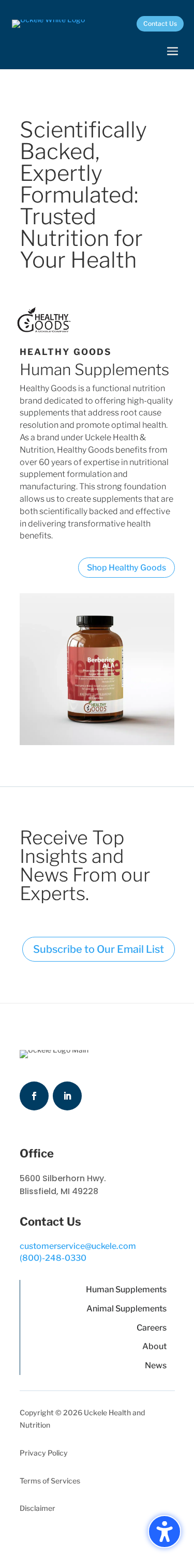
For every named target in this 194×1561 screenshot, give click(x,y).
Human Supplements (126, 1289)
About (154, 1346)
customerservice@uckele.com (78, 1246)
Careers (152, 1328)
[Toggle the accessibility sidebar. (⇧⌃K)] (164, 1531)
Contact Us (160, 23)
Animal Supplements (126, 1308)
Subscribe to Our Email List (98, 949)
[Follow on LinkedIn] (67, 1095)
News (156, 1365)
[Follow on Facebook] (34, 1095)
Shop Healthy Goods (126, 568)
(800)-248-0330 (53, 1258)
